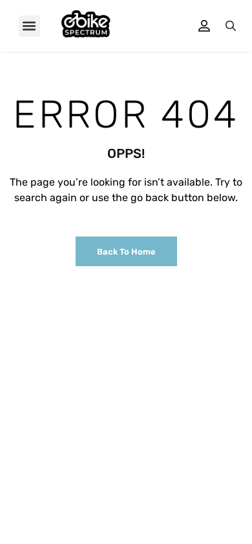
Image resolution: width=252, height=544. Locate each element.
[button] (29, 26)
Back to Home (126, 252)
